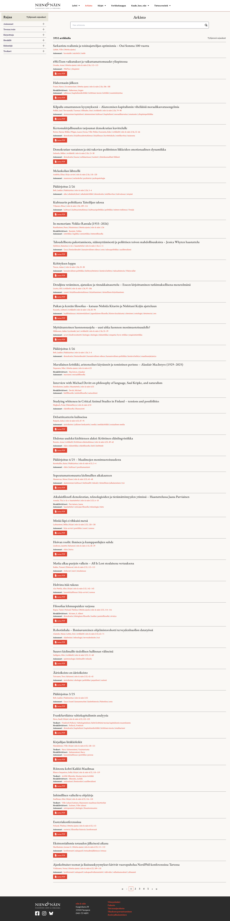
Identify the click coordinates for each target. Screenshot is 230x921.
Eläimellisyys (71, 405)
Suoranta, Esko (105, 132)
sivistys (113, 616)
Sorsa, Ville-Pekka (90, 132)
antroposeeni (69, 808)
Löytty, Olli (57, 288)
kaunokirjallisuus (71, 592)
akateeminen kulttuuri (94, 114)
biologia (86, 335)
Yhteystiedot (114, 902)
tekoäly (95, 483)
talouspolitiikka (112, 249)
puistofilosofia (103, 616)
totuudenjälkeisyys (92, 850)
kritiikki (106, 93)
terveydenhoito (89, 637)
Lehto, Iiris (71, 634)
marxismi (67, 374)
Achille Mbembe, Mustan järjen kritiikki (78, 776)
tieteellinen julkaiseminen (110, 483)
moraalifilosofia (78, 374)
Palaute (111, 905)
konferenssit (92, 829)
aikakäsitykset (74, 194)
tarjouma (131, 135)
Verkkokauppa (118, 5)
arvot (66, 335)
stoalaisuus (81, 571)
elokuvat (67, 571)
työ (123, 483)
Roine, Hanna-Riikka (61, 132)
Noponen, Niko (59, 368)
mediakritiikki (103, 424)
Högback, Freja (59, 405)
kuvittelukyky (109, 135)
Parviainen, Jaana (76, 504)
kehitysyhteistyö (92, 270)
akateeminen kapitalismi (74, 114)
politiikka (109, 209)
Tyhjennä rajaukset (36, 17)
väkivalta (108, 872)
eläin (66, 445)
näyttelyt (76, 53)
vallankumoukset (120, 872)
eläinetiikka (103, 335)
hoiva (71, 549)
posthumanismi (83, 467)
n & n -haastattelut (76, 246)
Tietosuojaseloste (116, 908)
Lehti (74, 5)
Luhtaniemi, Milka (60, 524)
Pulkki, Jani (57, 110)
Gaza (66, 249)
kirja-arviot (68, 528)
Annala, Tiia (58, 500)
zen (154, 313)
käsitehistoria (93, 701)
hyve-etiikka (122, 335)
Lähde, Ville (58, 49)
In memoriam (70, 86)
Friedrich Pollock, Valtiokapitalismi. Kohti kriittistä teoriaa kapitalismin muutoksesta (96, 722)
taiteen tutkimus (120, 209)
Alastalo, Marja (59, 634)
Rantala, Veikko (75, 231)
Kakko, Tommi (59, 567)
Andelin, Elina (59, 174)
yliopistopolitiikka (145, 114)
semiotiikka (85, 233)
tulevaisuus (121, 194)
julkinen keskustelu (82, 424)
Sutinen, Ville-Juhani (77, 805)
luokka (93, 616)
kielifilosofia (69, 393)
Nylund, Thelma (71, 609)
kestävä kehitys (106, 270)
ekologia (94, 335)
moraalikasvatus (121, 114)
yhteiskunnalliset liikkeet (109, 157)
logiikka (76, 233)
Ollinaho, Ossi (87, 110)
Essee (70, 479)
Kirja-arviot (70, 174)
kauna (76, 157)
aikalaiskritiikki (87, 194)
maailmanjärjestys (148, 356)
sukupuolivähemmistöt (93, 872)
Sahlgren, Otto (59, 655)
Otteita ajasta (69, 49)
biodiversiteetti (75, 335)
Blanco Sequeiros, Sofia (62, 772)
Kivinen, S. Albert (76, 613)
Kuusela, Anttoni (60, 309)
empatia (112, 335)
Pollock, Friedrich (76, 725)
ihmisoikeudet (75, 249)
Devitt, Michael (75, 390)
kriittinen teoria (95, 93)
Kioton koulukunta (116, 313)
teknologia (94, 507)
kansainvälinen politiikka (74, 270)
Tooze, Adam (58, 267)
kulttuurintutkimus (80, 209)
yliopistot (75, 69)
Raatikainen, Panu (60, 227)
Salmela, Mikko (59, 153)
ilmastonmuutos (90, 808)
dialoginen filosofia (82, 616)
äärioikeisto (68, 424)
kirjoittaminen (95, 292)
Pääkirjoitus (69, 190)
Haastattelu (75, 386)
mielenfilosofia (81, 393)
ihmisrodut (78, 781)
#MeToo (67, 69)
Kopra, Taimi (58, 609)
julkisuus (67, 93)
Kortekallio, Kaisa (60, 463)
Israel (71, 701)
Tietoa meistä (161, 5)
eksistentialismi (83, 313)
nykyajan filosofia (82, 507)
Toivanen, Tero (59, 676)
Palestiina (104, 701)
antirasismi (68, 781)
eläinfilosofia (69, 408)
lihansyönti (80, 408)
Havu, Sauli (57, 719)
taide (83, 53)
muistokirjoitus (116, 93)
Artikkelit (98, 110)
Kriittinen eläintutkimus (84, 442)
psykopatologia (99, 178)
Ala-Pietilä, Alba (60, 588)
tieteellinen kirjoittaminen (113, 292)
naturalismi (92, 393)
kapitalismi (108, 114)
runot (85, 528)
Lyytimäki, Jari (73, 331)
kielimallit (87, 483)
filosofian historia (78, 829)
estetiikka (67, 233)
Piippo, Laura (76, 132)
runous (91, 528)
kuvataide (68, 53)
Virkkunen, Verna (60, 868)
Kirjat (100, 5)
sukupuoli (79, 850)
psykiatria (87, 178)
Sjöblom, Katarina (60, 246)
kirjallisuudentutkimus (83, 135)
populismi (95, 680)
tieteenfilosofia (97, 233)
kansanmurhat (80, 701)
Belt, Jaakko (58, 190)
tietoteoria (147, 313)
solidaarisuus (85, 157)
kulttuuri (67, 209)
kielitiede (99, 445)
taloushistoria (119, 270)
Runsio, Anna (58, 442)
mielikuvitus (121, 135)
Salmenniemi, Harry (77, 752)
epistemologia (69, 658)
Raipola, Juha (58, 420)
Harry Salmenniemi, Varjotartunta (75, 749)
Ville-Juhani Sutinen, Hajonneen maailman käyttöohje (84, 802)
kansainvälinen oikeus (91, 249)
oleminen (129, 313)
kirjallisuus (98, 135)
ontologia (138, 313)
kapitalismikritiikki (79, 93)
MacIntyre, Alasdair (77, 372)
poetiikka (78, 528)
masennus (68, 178)
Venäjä (131, 209)
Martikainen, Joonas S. (62, 847)
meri (74, 571)
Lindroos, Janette (60, 545)
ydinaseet (132, 872)
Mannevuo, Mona (60, 479)
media (93, 424)
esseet (66, 292)
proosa (90, 755)
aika (65, 194)
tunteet (95, 157)
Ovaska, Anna (58, 65)
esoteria (67, 829)
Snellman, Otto (59, 799)
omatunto (133, 114)
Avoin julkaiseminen (117, 915)
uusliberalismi (125, 249)
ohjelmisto (68, 637)
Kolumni (71, 545)
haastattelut (68, 507)
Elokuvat (69, 567)
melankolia (77, 178)
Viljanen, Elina (59, 206)
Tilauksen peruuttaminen (120, 912)
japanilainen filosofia (99, 313)
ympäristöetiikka (135, 335)
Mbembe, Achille (76, 778)
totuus (103, 850)
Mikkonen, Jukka (60, 331)
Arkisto (88, 5)
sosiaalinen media (117, 424)
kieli (93, 445)
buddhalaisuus (70, 313)
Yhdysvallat (130, 270)
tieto (102, 507)
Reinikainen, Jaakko (61, 386)
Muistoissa (73, 227)
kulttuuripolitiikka (96, 209)
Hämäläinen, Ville (60, 745)
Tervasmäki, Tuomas (71, 110)
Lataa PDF (61, 73)
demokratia (68, 135)
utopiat (130, 194)
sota (102, 249)
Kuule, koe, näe (138, 5)
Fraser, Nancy (58, 86)
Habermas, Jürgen (76, 90)
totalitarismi (120, 728)
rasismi (104, 680)
